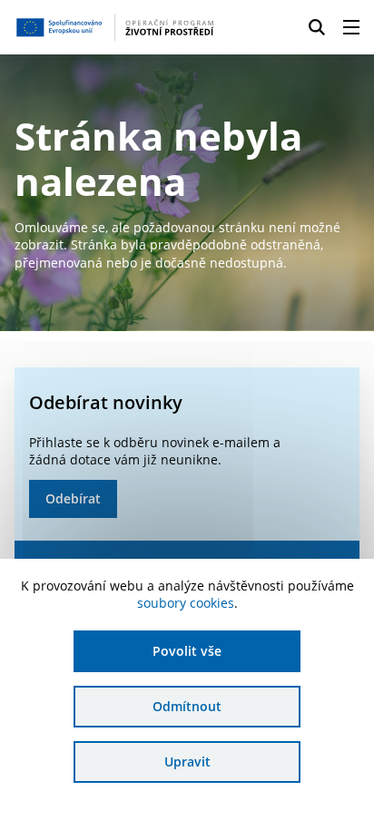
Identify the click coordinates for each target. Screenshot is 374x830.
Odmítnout (187, 706)
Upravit (187, 761)
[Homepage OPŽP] (115, 27)
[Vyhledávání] (317, 27)
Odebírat (73, 498)
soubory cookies (185, 602)
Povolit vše (187, 650)
